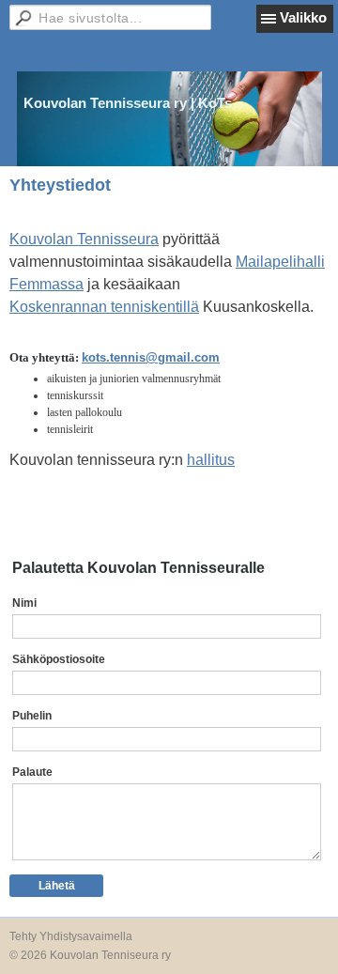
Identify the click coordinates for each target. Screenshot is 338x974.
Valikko (303, 17)
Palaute (32, 772)
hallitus (211, 460)
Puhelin (32, 715)
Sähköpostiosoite (58, 659)
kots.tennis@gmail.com (151, 357)
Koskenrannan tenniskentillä (104, 307)
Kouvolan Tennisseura (84, 239)
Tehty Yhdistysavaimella (70, 936)
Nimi (24, 603)
